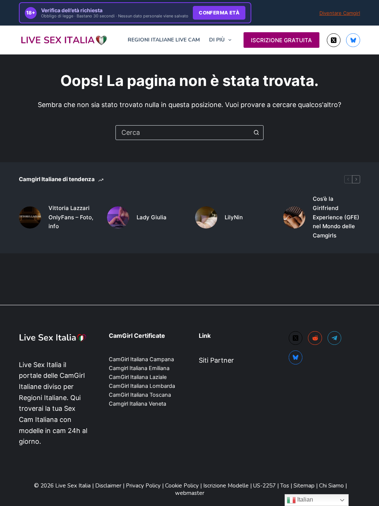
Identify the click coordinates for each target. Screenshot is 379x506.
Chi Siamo (332, 485)
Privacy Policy (143, 485)
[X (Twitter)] (334, 40)
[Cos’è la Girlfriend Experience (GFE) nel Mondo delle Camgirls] (294, 217)
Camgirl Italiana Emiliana (139, 368)
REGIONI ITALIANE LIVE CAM (164, 39)
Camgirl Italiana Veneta (137, 403)
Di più (217, 39)
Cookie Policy (182, 485)
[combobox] (182, 132)
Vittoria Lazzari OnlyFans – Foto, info (70, 217)
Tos (285, 485)
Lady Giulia (152, 217)
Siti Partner (216, 360)
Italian (304, 499)
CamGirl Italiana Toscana (140, 395)
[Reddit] (315, 338)
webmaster (189, 493)
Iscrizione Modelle (226, 485)
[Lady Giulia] (118, 217)
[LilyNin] (206, 217)
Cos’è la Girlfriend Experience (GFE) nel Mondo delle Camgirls (336, 217)
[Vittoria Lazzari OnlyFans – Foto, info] (30, 217)
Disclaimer (108, 485)
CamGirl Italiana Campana (141, 359)
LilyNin (234, 217)
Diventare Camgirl (339, 13)
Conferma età (219, 13)
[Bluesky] (353, 40)
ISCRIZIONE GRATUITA (281, 40)
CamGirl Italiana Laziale (138, 377)
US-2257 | (266, 485)
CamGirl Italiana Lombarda (142, 386)
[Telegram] (335, 338)
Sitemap (304, 485)
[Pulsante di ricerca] (256, 133)
